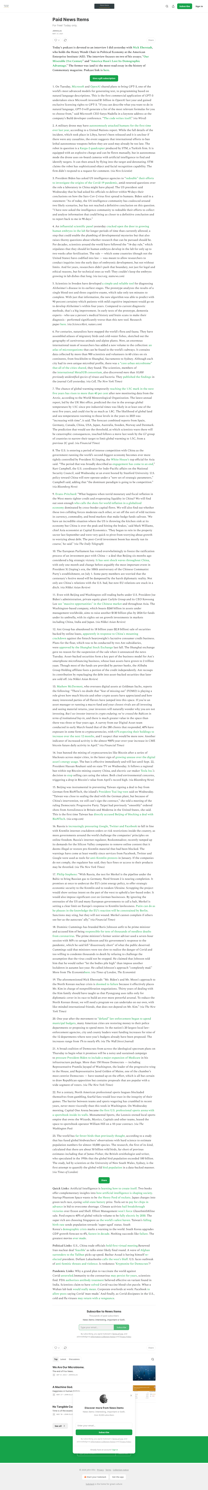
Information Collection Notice (103, 1441)
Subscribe (184, 6)
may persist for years (124, 1276)
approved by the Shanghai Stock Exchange (86, 647)
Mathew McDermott (70, 686)
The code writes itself (117, 118)
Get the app (118, 1477)
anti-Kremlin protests (104, 858)
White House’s (120, 459)
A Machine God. (62, 1387)
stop (69, 775)
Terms (108, 1469)
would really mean (84, 1289)
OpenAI (95, 86)
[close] (131, 1395)
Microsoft (78, 86)
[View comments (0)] (80, 1378)
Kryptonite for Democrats (132, 1264)
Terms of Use (117, 1439)
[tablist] (66, 1359)
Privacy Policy (125, 1441)
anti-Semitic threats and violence (77, 1264)
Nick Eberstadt (142, 47)
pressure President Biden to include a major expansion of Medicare (98, 1058)
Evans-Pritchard (65, 494)
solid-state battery (93, 1202)
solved (95, 1285)
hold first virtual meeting (122, 1246)
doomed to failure (107, 984)
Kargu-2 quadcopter (92, 148)
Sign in (199, 6)
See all (58, 1425)
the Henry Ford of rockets (114, 1197)
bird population (112, 1167)
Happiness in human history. (66, 1391)
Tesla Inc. (147, 771)
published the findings (137, 377)
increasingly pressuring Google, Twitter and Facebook (102, 826)
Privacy (100, 1469)
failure (144, 1234)
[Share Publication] (173, 6)
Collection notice (121, 1469)
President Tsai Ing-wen (113, 792)
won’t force (125, 1211)
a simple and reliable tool (118, 283)
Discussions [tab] (74, 1359)
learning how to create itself (119, 1188)
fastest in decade (98, 1234)
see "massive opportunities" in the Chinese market (90, 604)
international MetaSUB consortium (79, 372)
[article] (104, 1373)
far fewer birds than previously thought (100, 1136)
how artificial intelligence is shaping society (124, 1193)
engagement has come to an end (132, 464)
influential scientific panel (76, 226)
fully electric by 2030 (132, 1216)
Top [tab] (55, 1359)
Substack (90, 1484)
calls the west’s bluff (115, 1259)
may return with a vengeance (96, 1298)
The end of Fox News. (62, 1371)
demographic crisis (75, 1229)
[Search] (167, 6)
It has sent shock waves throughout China (122, 560)
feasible (80, 1250)
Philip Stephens (67, 874)
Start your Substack (96, 1477)
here (106, 70)
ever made (79, 1238)
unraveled (67, 1276)
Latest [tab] (63, 1359)
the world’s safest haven (115, 1220)
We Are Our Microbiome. (68, 1367)
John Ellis (57, 31)
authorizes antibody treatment (85, 1280)
